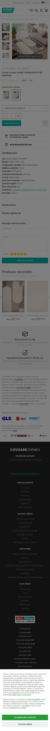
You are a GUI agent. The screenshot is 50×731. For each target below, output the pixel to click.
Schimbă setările (25, 724)
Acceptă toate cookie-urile (25, 717)
